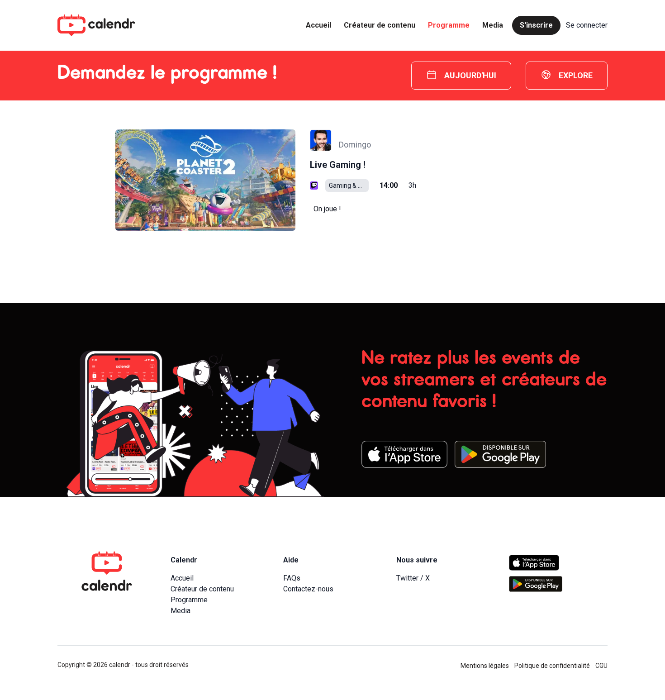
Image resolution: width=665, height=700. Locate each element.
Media (492, 25)
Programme (449, 25)
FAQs (291, 578)
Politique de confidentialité (552, 665)
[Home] (96, 25)
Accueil (318, 25)
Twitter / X (413, 578)
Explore (576, 75)
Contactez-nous (308, 589)
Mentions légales (485, 665)
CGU (601, 665)
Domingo (355, 144)
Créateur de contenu (379, 25)
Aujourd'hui (470, 75)
